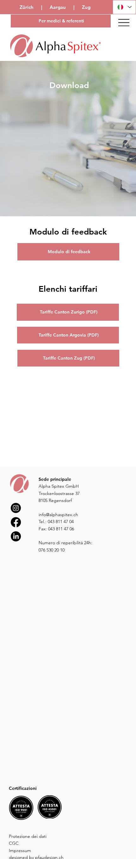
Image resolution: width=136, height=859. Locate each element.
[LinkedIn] (16, 536)
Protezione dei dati (27, 836)
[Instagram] (16, 508)
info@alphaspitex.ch (58, 514)
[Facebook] (16, 522)
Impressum (20, 850)
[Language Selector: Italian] (124, 7)
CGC (14, 843)
